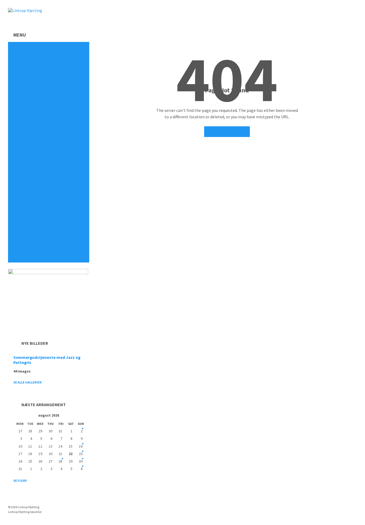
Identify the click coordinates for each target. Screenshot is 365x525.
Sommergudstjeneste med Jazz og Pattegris (46, 360)
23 (81, 453)
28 (60, 461)
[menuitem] (48, 49)
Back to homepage (227, 131)
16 (81, 446)
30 (81, 461)
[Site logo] (25, 10)
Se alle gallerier (27, 382)
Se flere (20, 481)
